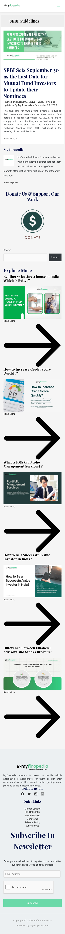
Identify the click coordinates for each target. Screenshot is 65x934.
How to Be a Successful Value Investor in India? (27, 557)
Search (7, 250)
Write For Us (32, 825)
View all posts (11, 182)
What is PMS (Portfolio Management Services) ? (23, 464)
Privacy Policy (32, 822)
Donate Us (32, 819)
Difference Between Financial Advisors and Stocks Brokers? (28, 650)
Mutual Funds (36, 101)
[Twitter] (29, 794)
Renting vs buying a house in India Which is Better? (31, 278)
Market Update (32, 808)
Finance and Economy (15, 101)
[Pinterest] (36, 794)
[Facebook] (22, 794)
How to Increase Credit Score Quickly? (27, 371)
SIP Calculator (32, 812)
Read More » (10, 138)
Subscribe (32, 903)
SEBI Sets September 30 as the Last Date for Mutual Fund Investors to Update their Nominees (31, 83)
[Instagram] (42, 794)
